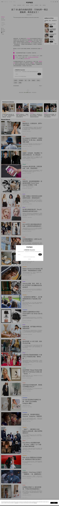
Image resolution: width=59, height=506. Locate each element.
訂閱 (40, 254)
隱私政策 (34, 256)
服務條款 (31, 256)
